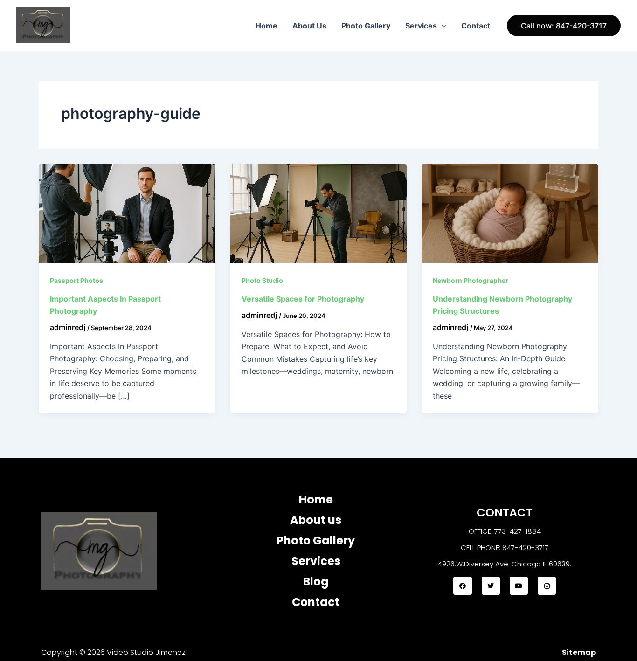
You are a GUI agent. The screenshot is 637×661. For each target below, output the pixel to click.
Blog (316, 581)
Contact (475, 25)
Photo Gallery (365, 25)
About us (315, 520)
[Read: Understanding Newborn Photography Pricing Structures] (510, 212)
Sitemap (579, 652)
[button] (441, 25)
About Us (309, 25)
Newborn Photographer (470, 280)
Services (421, 25)
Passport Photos (76, 280)
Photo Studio (262, 280)
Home (266, 25)
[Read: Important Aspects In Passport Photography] (127, 212)
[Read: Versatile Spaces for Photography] (318, 212)
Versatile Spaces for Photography (303, 298)
